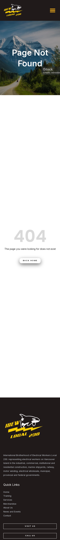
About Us (8, 507)
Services (7, 500)
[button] (52, 10)
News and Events (12, 511)
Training (7, 496)
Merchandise (9, 504)
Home (6, 492)
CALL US (30, 535)
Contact (7, 515)
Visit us (30, 526)
